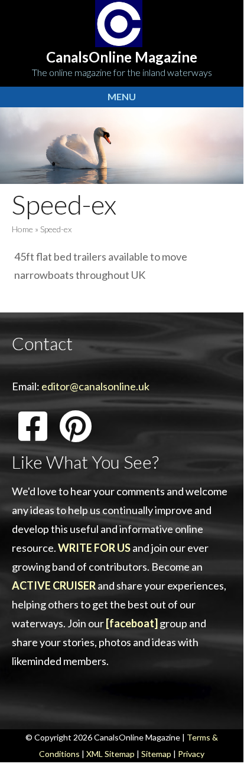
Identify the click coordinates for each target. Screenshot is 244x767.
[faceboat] (132, 623)
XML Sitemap (110, 754)
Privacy (191, 754)
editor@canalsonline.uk (95, 386)
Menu (122, 96)
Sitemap (156, 754)
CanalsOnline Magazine (121, 56)
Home (22, 229)
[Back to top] (216, 737)
